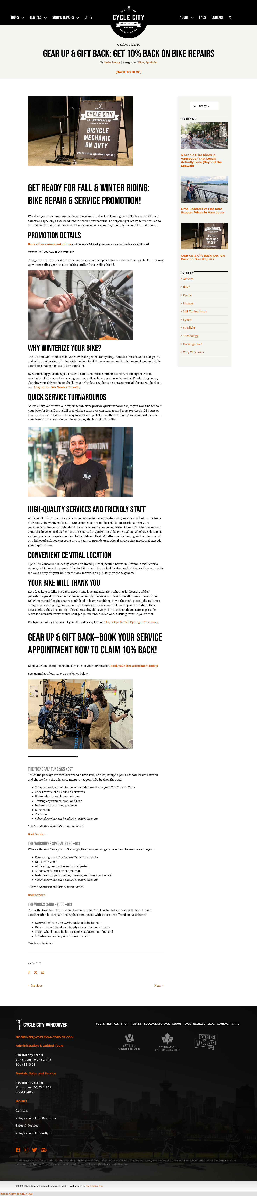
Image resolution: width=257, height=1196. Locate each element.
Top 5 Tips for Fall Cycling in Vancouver (132, 622)
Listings (188, 303)
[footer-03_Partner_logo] (206, 1030)
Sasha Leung (112, 62)
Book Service (36, 834)
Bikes (140, 62)
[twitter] (34, 1150)
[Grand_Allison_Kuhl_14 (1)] (204, 124)
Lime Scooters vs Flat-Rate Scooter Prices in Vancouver (202, 210)
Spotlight (151, 62)
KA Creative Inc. (94, 1185)
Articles (188, 279)
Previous (36, 985)
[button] (230, 18)
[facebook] (18, 1150)
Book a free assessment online (49, 244)
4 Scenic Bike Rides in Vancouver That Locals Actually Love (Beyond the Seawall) (201, 160)
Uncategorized (192, 344)
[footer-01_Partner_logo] (129, 1030)
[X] (35, 972)
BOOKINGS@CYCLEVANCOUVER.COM (44, 1037)
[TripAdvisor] (44, 1150)
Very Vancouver (193, 352)
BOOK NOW (8, 1194)
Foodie (187, 295)
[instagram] (26, 1150)
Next (157, 985)
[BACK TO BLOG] (128, 72)
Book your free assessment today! (134, 665)
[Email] (42, 972)
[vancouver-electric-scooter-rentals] (204, 177)
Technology (190, 336)
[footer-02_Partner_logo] (168, 1030)
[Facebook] (29, 972)
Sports (187, 319)
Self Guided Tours (195, 311)
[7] (204, 224)
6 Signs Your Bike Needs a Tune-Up (56, 387)
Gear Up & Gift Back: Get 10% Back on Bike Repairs (203, 257)
